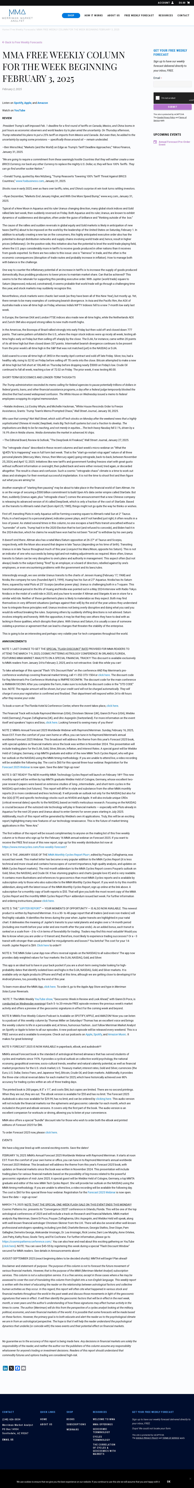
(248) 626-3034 (11, 1419)
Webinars (73, 1429)
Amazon (42, 102)
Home (5, 29)
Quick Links (47, 1412)
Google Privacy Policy (166, 117)
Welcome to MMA (104, 1419)
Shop (71, 15)
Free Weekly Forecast (139, 15)
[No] (190, 1478)
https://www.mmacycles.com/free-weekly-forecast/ (34, 847)
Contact (183, 15)
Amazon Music (117, 1034)
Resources (166, 15)
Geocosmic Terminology (101, 1431)
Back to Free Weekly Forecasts (23, 42)
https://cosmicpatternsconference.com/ (27, 1241)
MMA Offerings (103, 1424)
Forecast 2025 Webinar (16, 767)
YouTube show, (44, 999)
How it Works (94, 15)
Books (71, 1419)
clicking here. (104, 1098)
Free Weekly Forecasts (22, 29)
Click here (43, 945)
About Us (113, 15)
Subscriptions (76, 1424)
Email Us (7, 1439)
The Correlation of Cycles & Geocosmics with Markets (104, 1449)
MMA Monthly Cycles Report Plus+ (69, 854)
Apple (27, 102)
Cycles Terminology (101, 1438)
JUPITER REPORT (29, 908)
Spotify (18, 102)
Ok (169, 1481)
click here (104, 675)
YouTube (19, 110)
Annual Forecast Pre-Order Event (174, 143)
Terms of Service (170, 1438)
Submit (172, 106)
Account (164, 2)
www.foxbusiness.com (30, 181)
